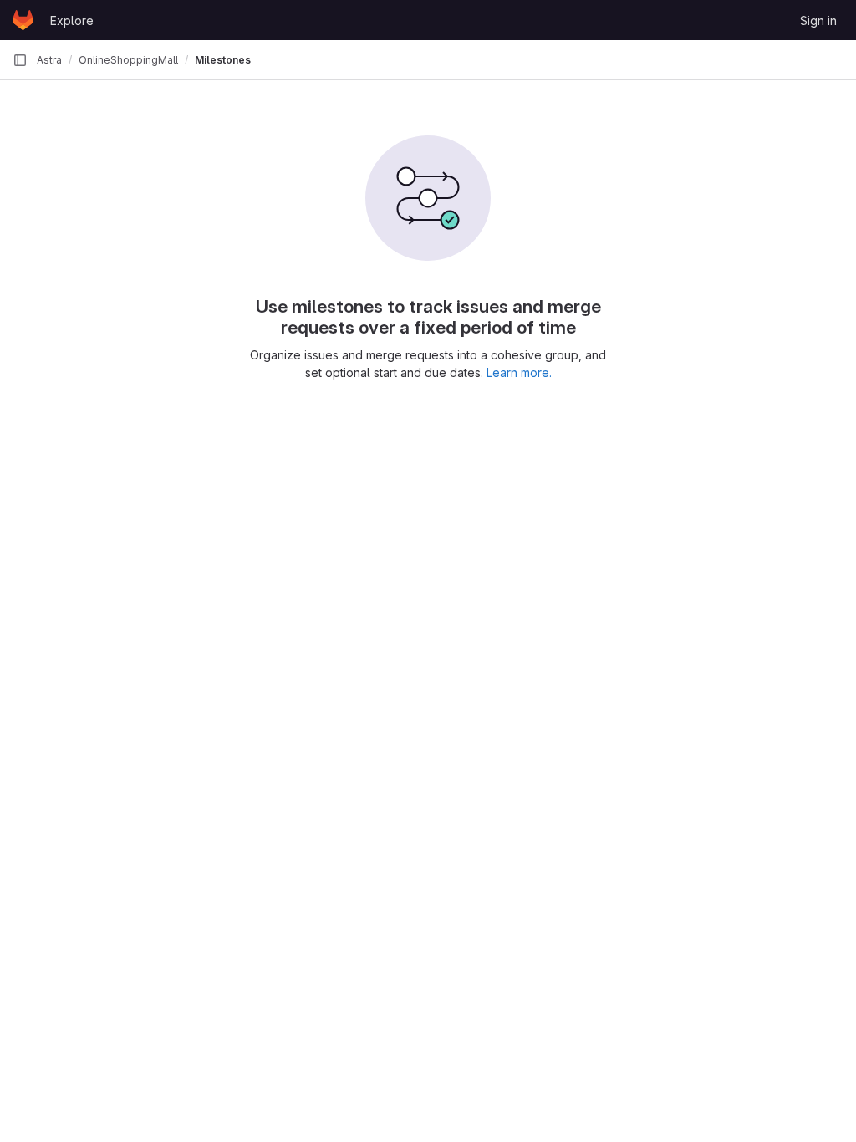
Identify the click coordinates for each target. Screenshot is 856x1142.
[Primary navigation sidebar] (20, 60)
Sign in (818, 20)
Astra (49, 60)
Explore (72, 20)
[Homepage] (23, 20)
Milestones (223, 60)
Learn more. (519, 372)
